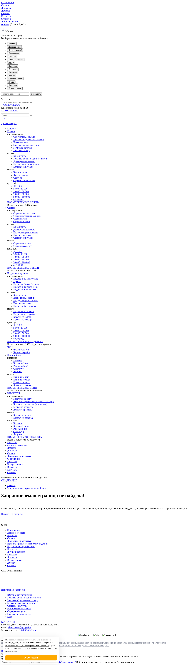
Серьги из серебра (22, 246)
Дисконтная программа (19, 456)
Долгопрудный (15, 50)
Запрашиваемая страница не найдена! (26, 488)
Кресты (17, 281)
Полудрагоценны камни (25, 232)
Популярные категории (13, 589)
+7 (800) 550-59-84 (10, 105)
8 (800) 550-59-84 (27, 630)
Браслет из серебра (23, 418)
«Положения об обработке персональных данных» (27, 645)
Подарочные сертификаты (21, 546)
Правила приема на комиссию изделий (27, 543)
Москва (11, 44)
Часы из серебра (21, 352)
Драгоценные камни (24, 161)
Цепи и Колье (14, 355)
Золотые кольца (21, 150)
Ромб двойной (20, 366)
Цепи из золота (21, 377)
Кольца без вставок (23, 167)
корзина (5, 24)
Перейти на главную (12, 514)
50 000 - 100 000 (21, 197)
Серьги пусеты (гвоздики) (26, 216)
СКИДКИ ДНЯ (9, 480)
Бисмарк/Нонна (21, 363)
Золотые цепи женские (19, 614)
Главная (11, 485)
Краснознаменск (15, 60)
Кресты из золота (22, 317)
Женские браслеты (23, 409)
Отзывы (5, 13)
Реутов (11, 75)
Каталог (11, 128)
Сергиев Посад (15, 79)
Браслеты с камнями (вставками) (30, 404)
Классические (20, 142)
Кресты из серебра (22, 319)
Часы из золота (21, 349)
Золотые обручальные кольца (28, 139)
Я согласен (31, 657)
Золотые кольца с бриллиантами (30, 158)
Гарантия (12, 461)
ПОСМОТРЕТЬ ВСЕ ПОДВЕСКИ (25, 341)
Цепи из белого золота (19, 608)
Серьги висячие (21, 221)
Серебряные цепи (16, 611)
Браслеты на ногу (22, 398)
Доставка (6, 8)
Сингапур (18, 368)
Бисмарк (17, 360)
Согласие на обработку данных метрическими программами (134, 643)
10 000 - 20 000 (21, 191)
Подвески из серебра (24, 314)
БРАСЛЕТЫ (13, 393)
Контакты (6, 16)
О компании (7, 2)
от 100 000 (18, 199)
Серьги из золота (22, 243)
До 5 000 (17, 186)
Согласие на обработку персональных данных (66, 645)
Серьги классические (24, 213)
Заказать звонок (9, 110)
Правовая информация (91, 643)
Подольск (12, 69)
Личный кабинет (10, 21)
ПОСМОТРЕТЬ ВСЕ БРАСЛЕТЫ (24, 437)
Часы (10, 347)
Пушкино (12, 72)
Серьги (11, 207)
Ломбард (5, 10)
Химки (11, 82)
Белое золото (20, 172)
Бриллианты (19, 156)
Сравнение (7, 19)
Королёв (12, 56)
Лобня (11, 63)
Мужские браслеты (23, 407)
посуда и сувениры (17, 445)
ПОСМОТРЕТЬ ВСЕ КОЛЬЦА (23, 202)
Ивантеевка (13, 53)
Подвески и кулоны (17, 273)
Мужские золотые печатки (21, 603)
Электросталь (14, 88)
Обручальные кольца (24, 137)
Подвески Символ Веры (25, 287)
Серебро (17, 177)
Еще (9, 616)
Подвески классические (25, 278)
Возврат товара (15, 464)
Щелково (12, 85)
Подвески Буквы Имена (25, 289)
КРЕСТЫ (12, 442)
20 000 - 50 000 (21, 194)
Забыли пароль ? (67, 662)
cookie (28, 640)
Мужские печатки (22, 147)
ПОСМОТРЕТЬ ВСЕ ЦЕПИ (22, 388)
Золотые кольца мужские (26, 145)
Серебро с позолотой (24, 180)
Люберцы (12, 66)
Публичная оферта (99, 645)
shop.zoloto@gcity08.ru (19, 627)
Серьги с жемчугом (17, 606)
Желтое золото (20, 175)
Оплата (5, 5)
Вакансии (12, 467)
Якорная (17, 371)
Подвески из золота (23, 311)
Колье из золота (21, 382)
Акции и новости (16, 532)
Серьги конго (20, 218)
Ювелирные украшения (19, 595)
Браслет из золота (22, 415)
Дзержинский (14, 47)
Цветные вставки (22, 235)
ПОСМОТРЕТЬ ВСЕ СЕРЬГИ (23, 267)
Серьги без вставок (23, 237)
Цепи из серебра (21, 379)
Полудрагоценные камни (26, 164)
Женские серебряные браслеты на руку (33, 401)
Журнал (11, 562)
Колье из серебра (22, 385)
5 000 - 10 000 (20, 188)
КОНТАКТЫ (8, 622)
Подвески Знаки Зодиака (26, 284)
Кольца (11, 131)
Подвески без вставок (24, 306)
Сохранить (36, 94)
